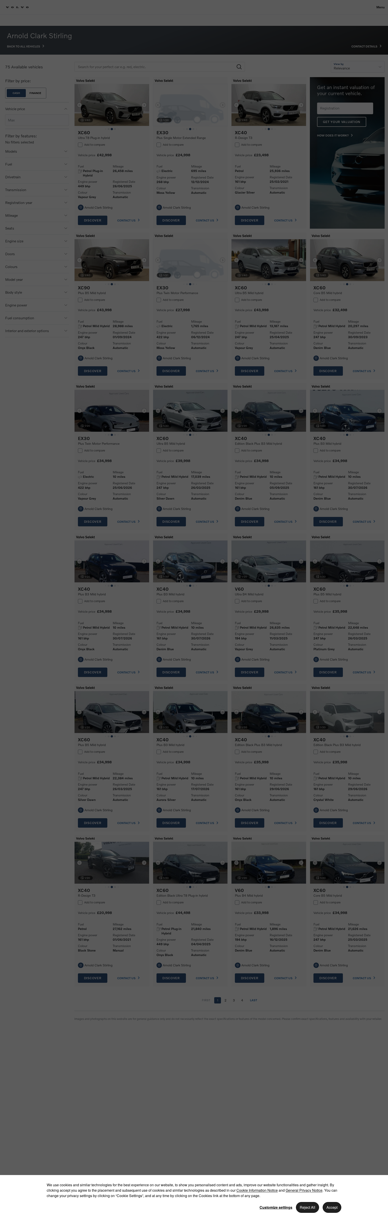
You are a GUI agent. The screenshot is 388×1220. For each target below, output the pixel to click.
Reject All (307, 1207)
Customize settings (276, 1207)
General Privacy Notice (304, 1190)
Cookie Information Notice (257, 1190)
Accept (331, 1207)
